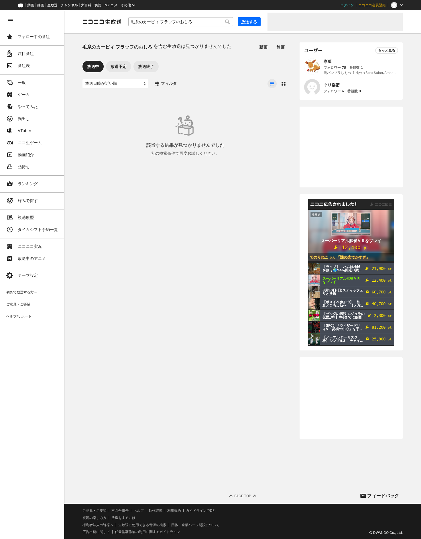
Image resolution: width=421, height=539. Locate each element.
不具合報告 (120, 510)
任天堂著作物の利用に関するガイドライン (147, 532)
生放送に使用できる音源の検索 (142, 525)
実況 (98, 5)
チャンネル (69, 5)
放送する (249, 21)
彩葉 (328, 61)
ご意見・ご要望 (94, 510)
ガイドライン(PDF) (201, 510)
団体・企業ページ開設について (195, 525)
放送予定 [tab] (119, 66)
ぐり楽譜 (332, 84)
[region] (32, 274)
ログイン (347, 5)
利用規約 (174, 510)
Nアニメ (111, 5)
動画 (30, 5)
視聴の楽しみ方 (94, 518)
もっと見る (386, 50)
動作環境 (155, 510)
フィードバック (383, 495)
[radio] (272, 83)
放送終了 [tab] (146, 66)
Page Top (242, 496)
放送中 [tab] (93, 66)
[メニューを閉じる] (10, 20)
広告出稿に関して (96, 532)
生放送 (52, 5)
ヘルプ (138, 510)
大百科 (86, 5)
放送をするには (123, 518)
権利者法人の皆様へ (97, 525)
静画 (40, 5)
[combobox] (180, 21)
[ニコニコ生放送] (101, 21)
